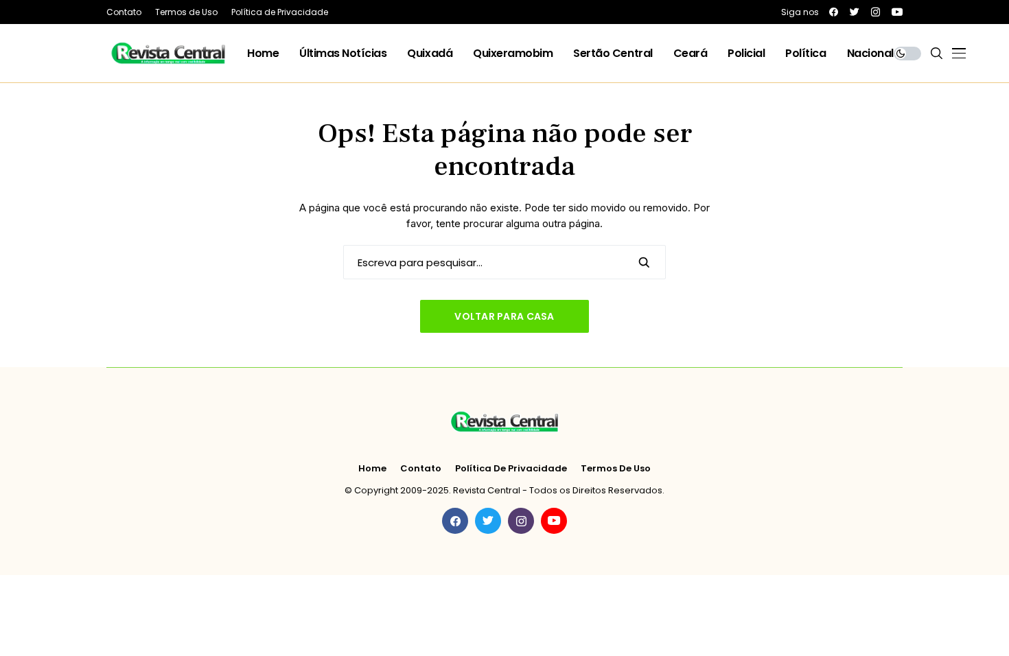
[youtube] (897, 12)
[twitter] (854, 12)
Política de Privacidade (511, 468)
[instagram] (875, 12)
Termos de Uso (616, 468)
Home (372, 468)
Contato (420, 468)
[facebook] (833, 12)
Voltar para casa (504, 316)
